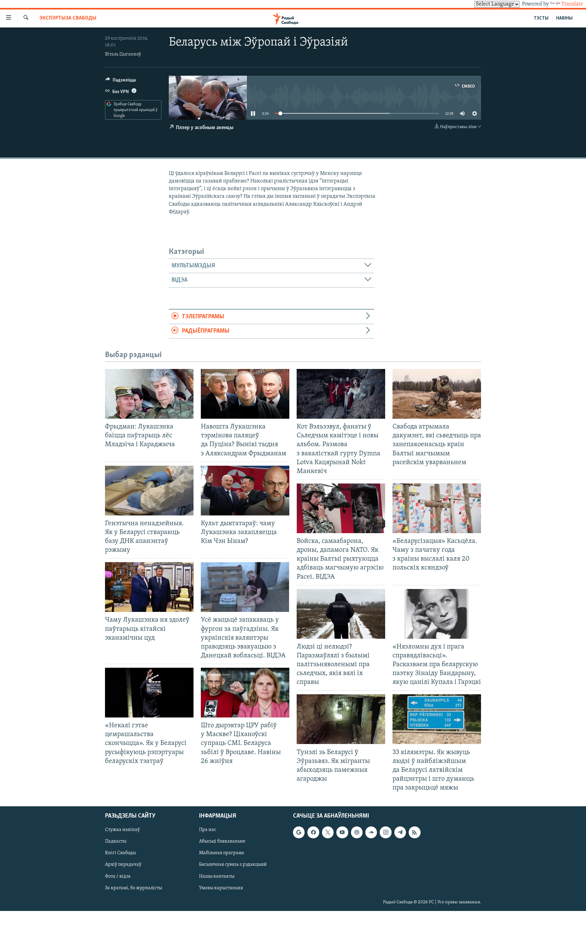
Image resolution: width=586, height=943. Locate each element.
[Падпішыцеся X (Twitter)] (328, 832)
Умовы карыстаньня (221, 888)
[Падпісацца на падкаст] (357, 832)
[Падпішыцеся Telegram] (400, 832)
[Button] (120, 81)
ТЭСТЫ (541, 18)
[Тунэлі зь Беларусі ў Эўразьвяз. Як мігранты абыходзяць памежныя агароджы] (341, 719)
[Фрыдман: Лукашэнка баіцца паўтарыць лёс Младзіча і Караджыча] (149, 394)
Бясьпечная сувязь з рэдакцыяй (233, 864)
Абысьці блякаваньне (222, 841)
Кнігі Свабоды (120, 853)
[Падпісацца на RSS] (414, 832)
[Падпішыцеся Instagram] (385, 832)
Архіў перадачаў (123, 864)
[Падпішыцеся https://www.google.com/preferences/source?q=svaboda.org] (299, 832)
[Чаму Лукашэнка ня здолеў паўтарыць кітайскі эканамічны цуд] (149, 587)
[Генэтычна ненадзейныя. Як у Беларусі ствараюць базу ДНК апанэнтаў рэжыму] (149, 490)
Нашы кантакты (216, 876)
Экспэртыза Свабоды (67, 18)
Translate (572, 4)
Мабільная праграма (221, 853)
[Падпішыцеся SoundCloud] (371, 832)
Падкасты (115, 841)
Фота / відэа (118, 876)
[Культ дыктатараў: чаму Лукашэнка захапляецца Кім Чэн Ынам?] (245, 490)
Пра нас (207, 830)
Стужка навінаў (122, 830)
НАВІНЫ (564, 18)
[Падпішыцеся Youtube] (342, 832)
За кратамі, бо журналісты (133, 888)
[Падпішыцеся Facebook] (313, 832)
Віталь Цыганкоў (123, 54)
